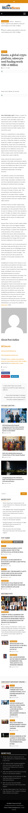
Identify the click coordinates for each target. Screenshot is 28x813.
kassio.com (4, 305)
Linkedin (15, 376)
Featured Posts (7, 594)
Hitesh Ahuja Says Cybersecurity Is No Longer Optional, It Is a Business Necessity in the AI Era (14, 504)
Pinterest (6, 376)
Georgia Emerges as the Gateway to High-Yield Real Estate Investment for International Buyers (13, 479)
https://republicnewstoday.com (9, 355)
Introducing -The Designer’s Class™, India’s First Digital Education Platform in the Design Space (13, 573)
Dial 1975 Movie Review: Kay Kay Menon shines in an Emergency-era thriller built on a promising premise (18, 661)
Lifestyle (4, 546)
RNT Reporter (6, 346)
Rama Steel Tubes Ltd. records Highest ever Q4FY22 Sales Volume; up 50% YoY (13, 388)
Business (4, 52)
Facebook (6, 373)
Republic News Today (17, 363)
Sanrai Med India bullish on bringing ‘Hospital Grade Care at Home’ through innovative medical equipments (14, 397)
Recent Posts (18, 542)
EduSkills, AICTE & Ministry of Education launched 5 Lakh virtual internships (13, 561)
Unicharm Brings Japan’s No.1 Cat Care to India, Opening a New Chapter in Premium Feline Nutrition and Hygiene (14, 791)
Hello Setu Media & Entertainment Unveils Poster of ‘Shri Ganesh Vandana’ (13, 454)
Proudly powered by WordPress (14, 805)
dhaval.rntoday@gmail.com (8, 351)
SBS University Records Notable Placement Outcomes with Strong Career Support (14, 530)
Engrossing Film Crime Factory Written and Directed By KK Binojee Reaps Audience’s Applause (13, 585)
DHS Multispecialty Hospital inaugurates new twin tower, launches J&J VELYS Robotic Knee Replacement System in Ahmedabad (13, 428)
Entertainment (5, 580)
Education (4, 557)
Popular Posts (7, 542)
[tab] (7, 542)
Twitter (15, 373)
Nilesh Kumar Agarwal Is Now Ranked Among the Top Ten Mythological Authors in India (12, 550)
